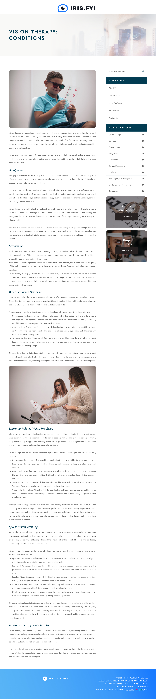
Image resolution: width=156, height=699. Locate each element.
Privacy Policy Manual (138, 687)
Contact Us (113, 118)
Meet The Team (115, 103)
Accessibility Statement (108, 681)
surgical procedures (117, 166)
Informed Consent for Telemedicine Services (126, 684)
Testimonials (114, 110)
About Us (112, 88)
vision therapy (115, 134)
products (112, 172)
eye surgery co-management (121, 178)
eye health (113, 159)
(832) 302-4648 (58, 678)
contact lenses (115, 147)
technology (113, 191)
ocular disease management (121, 184)
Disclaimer (121, 687)
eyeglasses (113, 153)
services (112, 141)
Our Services (114, 95)
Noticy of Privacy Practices (134, 681)
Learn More (125, 216)
